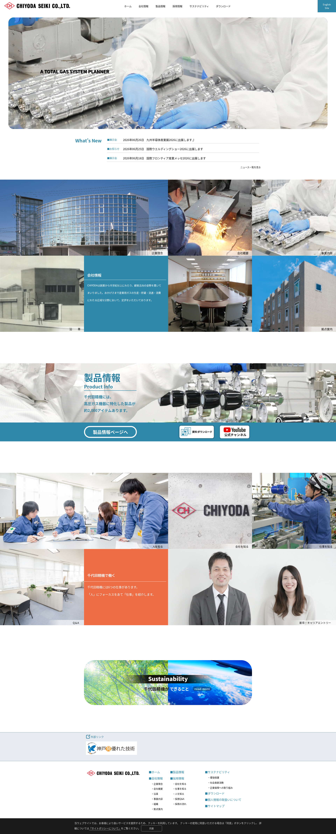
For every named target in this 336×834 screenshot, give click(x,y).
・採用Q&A (178, 798)
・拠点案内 (157, 809)
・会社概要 (157, 788)
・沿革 (154, 793)
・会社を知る (179, 783)
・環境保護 (213, 777)
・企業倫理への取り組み (220, 787)
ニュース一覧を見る (250, 167)
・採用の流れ (179, 804)
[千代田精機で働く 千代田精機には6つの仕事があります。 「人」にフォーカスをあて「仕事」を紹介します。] (126, 624)
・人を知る (178, 793)
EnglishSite (327, 6)
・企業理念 (157, 783)
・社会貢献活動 (216, 782)
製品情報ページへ (110, 432)
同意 (151, 828)
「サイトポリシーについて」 (105, 828)
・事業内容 (157, 798)
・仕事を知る (179, 788)
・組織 (154, 804)
